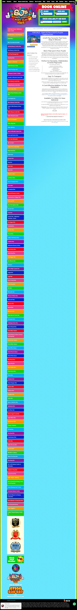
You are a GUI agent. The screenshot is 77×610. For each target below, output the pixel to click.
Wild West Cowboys (12, 452)
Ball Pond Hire (11, 58)
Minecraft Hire (11, 299)
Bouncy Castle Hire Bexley (30, 602)
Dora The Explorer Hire (13, 205)
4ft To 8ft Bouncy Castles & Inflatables (14, 465)
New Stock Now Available (14, 42)
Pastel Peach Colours (13, 352)
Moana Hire (10, 307)
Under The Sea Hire (12, 445)
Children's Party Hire (12, 470)
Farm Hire (10, 212)
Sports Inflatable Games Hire (14, 131)
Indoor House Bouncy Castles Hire (14, 93)
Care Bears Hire (11, 178)
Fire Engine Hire (11, 222)
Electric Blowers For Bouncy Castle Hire (14, 495)
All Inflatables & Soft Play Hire (15, 35)
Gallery (58, 606)
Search (64, 21)
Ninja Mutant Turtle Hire (13, 315)
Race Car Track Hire (12, 119)
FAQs (44, 1)
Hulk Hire (10, 265)
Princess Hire (11, 387)
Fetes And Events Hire (13, 135)
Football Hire (11, 226)
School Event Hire (12, 474)
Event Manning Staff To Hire (14, 487)
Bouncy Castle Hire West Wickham (63, 605)
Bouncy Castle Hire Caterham (24, 603)
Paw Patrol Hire (11, 359)
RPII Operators (48, 606)
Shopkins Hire (11, 394)
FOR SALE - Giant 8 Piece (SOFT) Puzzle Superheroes (53, 28)
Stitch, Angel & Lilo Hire (13, 414)
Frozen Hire (10, 234)
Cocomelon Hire (11, 189)
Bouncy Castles (11, 174)
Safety (48, 1)
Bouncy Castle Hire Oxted (35, 604)
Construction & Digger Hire (14, 197)
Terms (52, 1)
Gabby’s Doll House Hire (13, 237)
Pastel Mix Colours (12, 348)
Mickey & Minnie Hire (13, 296)
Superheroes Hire (12, 421)
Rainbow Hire (11, 390)
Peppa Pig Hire (11, 363)
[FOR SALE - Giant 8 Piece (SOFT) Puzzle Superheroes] (33, 39)
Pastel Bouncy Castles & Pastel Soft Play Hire (15, 335)
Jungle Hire (10, 272)
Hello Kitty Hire (11, 253)
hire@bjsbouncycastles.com (61, 121)
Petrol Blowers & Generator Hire (15, 500)
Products (9, 1)
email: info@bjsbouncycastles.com (15, 596)
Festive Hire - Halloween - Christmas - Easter (14, 217)
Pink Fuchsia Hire (12, 371)
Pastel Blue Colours (12, 330)
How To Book (38, 1)
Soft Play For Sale (49, 94)
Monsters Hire (11, 311)
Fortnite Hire (11, 230)
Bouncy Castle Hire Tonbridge (31, 605)
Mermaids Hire (11, 292)
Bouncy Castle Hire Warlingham (42, 605)
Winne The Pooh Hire (13, 456)
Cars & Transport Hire (13, 181)
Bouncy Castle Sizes (23, 1)
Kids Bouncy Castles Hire (13, 50)
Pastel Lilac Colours (12, 340)
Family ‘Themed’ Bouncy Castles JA (15, 513)
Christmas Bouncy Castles (14, 491)
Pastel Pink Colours (12, 356)
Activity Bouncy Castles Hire (14, 46)
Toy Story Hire (11, 433)
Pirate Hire (10, 375)
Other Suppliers (11, 508)
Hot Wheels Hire (11, 261)
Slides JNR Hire (11, 127)
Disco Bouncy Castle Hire (13, 81)
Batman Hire (11, 158)
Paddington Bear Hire (13, 323)
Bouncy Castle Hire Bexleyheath (41, 602)
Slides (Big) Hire (11, 123)
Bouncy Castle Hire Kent (64, 603)
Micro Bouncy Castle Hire (14, 102)
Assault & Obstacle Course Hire (15, 77)
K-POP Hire (10, 38)
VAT (57, 1)
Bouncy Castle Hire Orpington (25, 604)
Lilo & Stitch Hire (12, 280)
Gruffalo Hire (11, 241)
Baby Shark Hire (11, 150)
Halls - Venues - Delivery (13, 477)
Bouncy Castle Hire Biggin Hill (52, 602)
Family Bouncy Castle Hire (14, 85)
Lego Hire (10, 276)
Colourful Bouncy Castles (14, 193)
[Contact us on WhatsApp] (74, 604)
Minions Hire (11, 303)
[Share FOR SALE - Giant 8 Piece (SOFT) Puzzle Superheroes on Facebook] (33, 46)
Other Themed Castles (13, 116)
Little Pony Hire (11, 284)
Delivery (31, 1)
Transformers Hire (12, 437)
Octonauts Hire (11, 319)
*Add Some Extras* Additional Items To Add (15, 30)
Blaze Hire (10, 166)
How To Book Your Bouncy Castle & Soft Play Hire (15, 482)
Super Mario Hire (12, 418)
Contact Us (71, 1)
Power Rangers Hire (12, 383)
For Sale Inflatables (13, 139)
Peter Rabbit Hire (12, 367)
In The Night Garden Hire (13, 268)
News (66, 1)
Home (4, 1)
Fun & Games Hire (12, 89)
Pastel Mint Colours (12, 344)
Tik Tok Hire (10, 429)
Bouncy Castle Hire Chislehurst (35, 603)
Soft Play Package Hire (13, 54)
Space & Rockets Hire (13, 402)
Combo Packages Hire (13, 69)
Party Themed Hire (12, 327)
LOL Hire (10, 288)
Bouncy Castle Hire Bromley (62, 602)
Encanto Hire (11, 209)
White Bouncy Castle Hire (14, 112)
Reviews (61, 1)
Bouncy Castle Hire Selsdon (54, 604)
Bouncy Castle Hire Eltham (55, 603)
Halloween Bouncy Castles (14, 245)
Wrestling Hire (11, 460)
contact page (55, 122)
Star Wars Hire (11, 410)
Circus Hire (10, 185)
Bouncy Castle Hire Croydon (45, 603)
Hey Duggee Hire (12, 257)
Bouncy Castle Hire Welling (52, 605)
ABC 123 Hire (11, 143)
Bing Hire (10, 162)
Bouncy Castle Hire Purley (44, 604)
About (15, 1)
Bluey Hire (10, 170)
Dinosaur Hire (11, 201)
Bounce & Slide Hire (12, 62)
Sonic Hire (10, 398)
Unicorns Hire (11, 448)
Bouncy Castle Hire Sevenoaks (64, 604)
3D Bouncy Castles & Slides (14, 73)
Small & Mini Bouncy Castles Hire (14, 107)
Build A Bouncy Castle (13, 66)
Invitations (68, 606)
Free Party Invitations (13, 504)
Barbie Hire (10, 154)
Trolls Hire (10, 441)
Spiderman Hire (11, 406)
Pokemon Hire (11, 379)
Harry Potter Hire (12, 249)
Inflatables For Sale (55, 94)
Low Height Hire (11, 98)
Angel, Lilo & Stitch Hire (13, 147)
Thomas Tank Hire (12, 425)
